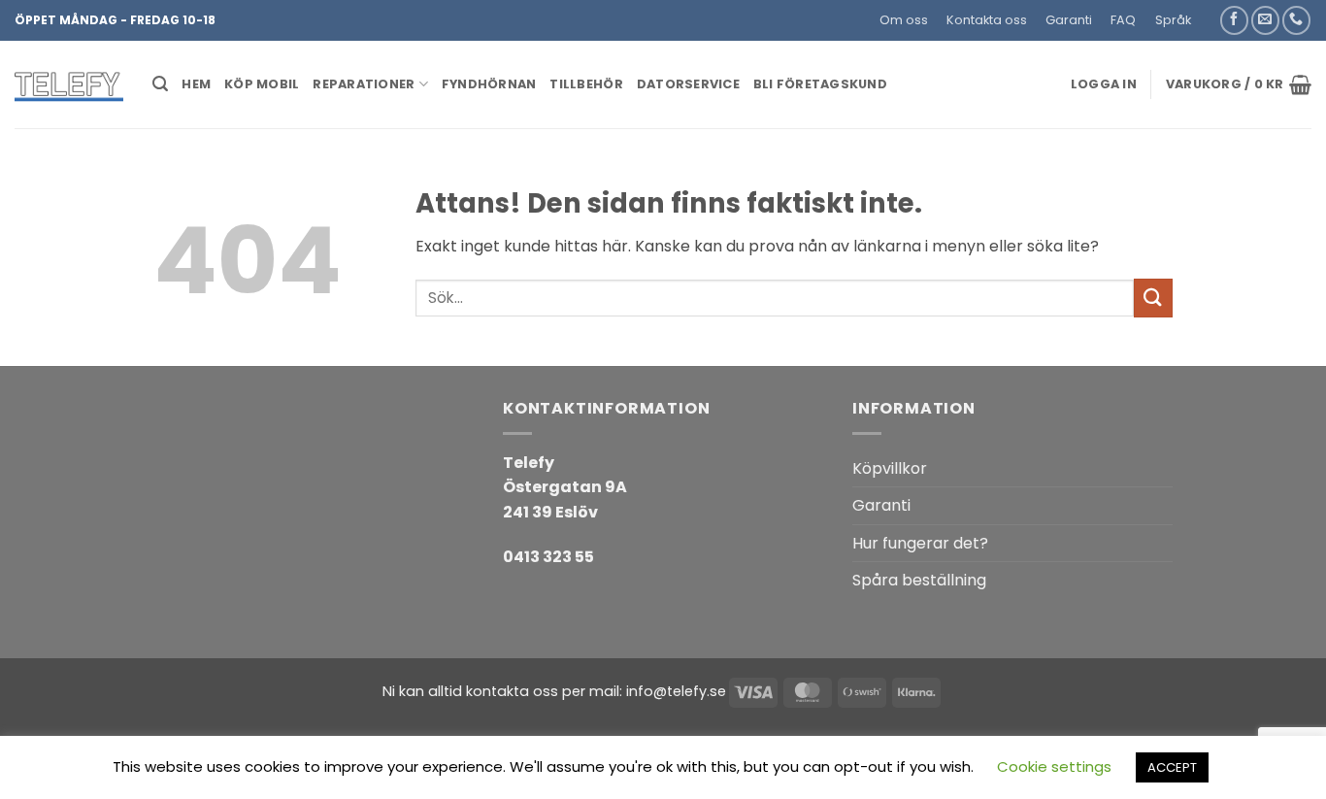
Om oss (903, 20)
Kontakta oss (986, 20)
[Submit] (1153, 297)
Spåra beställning (919, 580)
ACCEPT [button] (1172, 767)
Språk (1173, 20)
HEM (196, 84)
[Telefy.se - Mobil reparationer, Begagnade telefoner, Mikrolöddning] (69, 84)
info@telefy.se (676, 691)
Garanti (1068, 20)
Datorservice (688, 84)
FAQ (1123, 20)
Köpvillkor (889, 468)
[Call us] (1296, 20)
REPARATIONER (363, 84)
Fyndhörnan (489, 84)
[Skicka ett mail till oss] (1265, 20)
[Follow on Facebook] (1234, 20)
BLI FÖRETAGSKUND (820, 84)
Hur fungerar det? (920, 543)
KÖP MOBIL (261, 84)
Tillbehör (585, 84)
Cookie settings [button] (1054, 766)
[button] (1209, 12)
